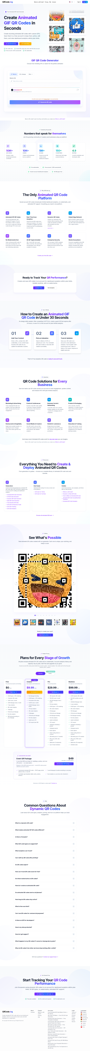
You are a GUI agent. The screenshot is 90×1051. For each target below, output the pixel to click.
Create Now (26, 43)
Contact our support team (50, 957)
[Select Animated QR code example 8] (73, 622)
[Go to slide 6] (49, 615)
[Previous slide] (16, 582)
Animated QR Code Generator (14, 494)
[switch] (77, 89)
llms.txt (73, 1021)
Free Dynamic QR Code (12, 502)
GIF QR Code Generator (13, 496)
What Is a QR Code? (39, 2)
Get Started (33, 692)
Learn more (50, 228)
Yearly (50, 673)
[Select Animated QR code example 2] (25, 622)
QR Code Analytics (11, 508)
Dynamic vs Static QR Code (69, 493)
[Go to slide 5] (46, 615)
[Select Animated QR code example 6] (57, 622)
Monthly (41, 673)
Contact (54, 2)
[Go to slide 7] (52, 615)
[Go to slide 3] (41, 615)
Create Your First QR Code (44, 994)
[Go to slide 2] (38, 615)
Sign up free (46, 99)
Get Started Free (12, 43)
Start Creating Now (44, 635)
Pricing (46, 2)
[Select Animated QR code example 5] (49, 622)
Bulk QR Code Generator (13, 500)
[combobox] (71, 2)
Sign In (79, 2)
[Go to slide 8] (55, 615)
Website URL (13, 78)
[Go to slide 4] (43, 615)
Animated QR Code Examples (70, 501)
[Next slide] (73, 582)
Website (15, 74)
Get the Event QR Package (63, 763)
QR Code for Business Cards (14, 504)
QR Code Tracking (11, 506)
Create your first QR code (44, 255)
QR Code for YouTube (40, 493)
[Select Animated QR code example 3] (33, 622)
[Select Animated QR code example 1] (17, 622)
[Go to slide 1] (35, 615)
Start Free (39, 287)
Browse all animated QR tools (44, 515)
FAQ (50, 2)
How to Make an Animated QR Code (72, 495)
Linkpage (23, 74)
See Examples (51, 287)
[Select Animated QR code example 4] (41, 622)
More (30, 74)
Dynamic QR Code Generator (14, 498)
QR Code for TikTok (40, 491)
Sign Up (85, 2)
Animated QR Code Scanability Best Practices (72, 498)
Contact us (54, 783)
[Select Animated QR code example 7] (65, 622)
